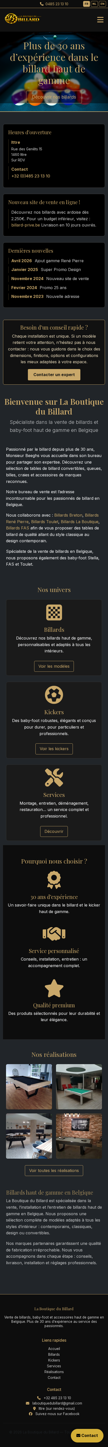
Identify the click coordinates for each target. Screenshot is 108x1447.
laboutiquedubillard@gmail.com (57, 1403)
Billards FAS (17, 527)
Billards (54, 1354)
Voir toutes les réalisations (54, 1170)
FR (86, 4)
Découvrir (54, 831)
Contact (54, 1378)
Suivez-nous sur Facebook (57, 1414)
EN (102, 4)
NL (94, 4)
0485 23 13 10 (56, 4)
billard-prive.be (25, 225)
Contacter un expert (54, 374)
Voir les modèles (54, 666)
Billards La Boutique (79, 521)
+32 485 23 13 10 (57, 1398)
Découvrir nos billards (54, 97)
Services (54, 1366)
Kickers (54, 1360)
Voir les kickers (54, 748)
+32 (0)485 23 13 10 (30, 175)
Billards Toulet (44, 521)
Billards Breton (68, 515)
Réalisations (54, 1372)
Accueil (54, 1349)
